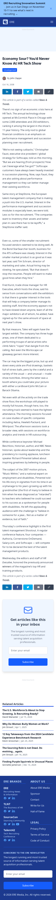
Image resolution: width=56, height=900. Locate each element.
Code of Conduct (39, 840)
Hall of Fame (37, 811)
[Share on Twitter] (28, 91)
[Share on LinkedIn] (7, 91)
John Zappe (16, 78)
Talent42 (9, 830)
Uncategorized (10, 70)
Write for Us (37, 805)
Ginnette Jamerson (11, 764)
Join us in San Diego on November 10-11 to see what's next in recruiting (24, 9)
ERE (6, 788)
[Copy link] (49, 91)
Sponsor (35, 793)
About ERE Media (40, 787)
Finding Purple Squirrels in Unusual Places (27, 761)
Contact (34, 799)
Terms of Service (39, 834)
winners (6, 566)
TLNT (7, 804)
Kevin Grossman (10, 740)
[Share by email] (38, 91)
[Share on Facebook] (17, 91)
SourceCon (11, 817)
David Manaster (10, 717)
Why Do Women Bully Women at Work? (25, 724)
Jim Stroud (7, 727)
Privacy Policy (38, 828)
